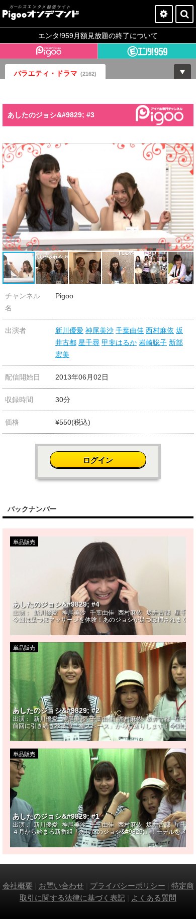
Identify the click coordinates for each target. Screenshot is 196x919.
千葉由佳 (130, 330)
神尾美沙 (99, 330)
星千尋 (89, 342)
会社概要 (18, 885)
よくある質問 (153, 897)
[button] (184, 152)
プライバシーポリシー (127, 885)
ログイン (98, 460)
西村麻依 (160, 330)
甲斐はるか (119, 342)
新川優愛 (69, 330)
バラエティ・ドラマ (55, 73)
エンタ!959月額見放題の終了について (98, 36)
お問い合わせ (61, 885)
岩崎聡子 (153, 342)
